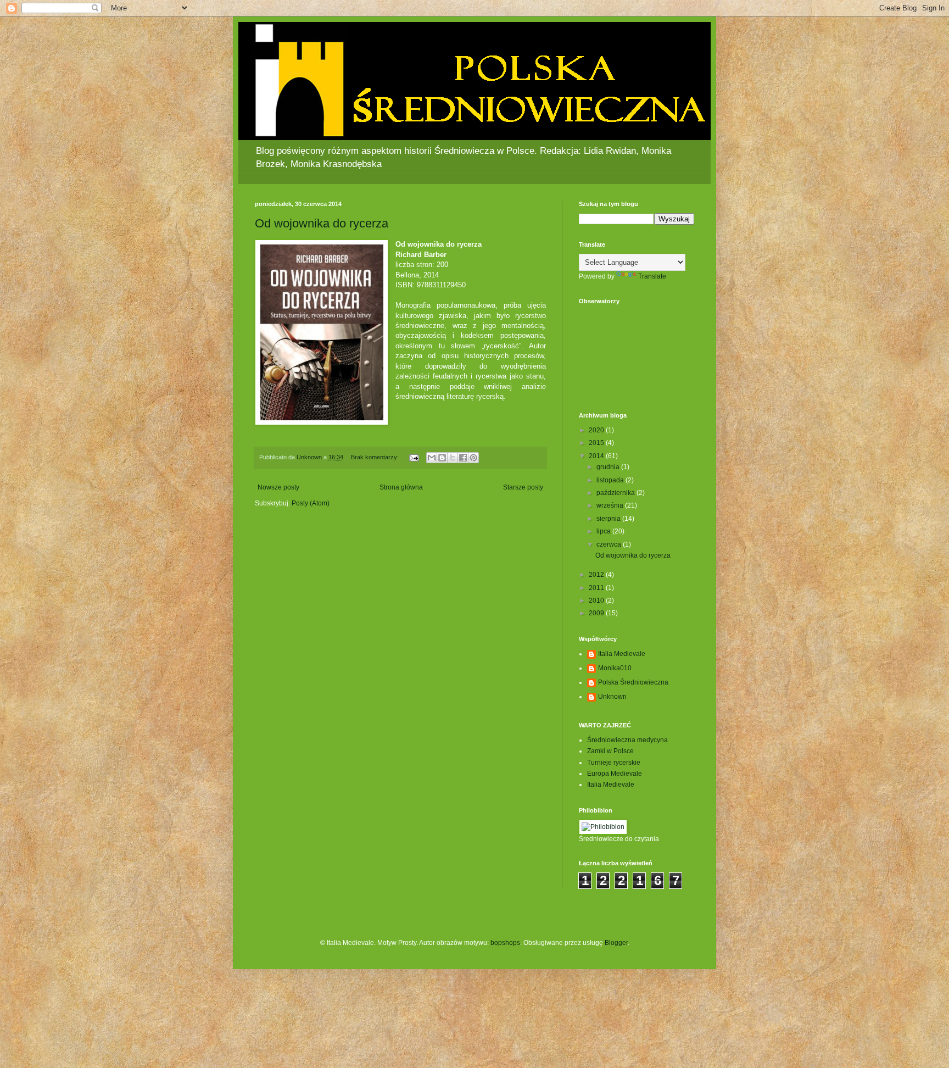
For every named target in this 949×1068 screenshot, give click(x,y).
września (610, 505)
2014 (597, 456)
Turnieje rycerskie (613, 762)
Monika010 (615, 668)
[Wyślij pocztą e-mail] (431, 457)
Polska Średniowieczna (633, 682)
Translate (652, 276)
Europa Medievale (614, 773)
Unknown (612, 696)
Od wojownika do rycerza (321, 223)
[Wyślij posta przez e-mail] (413, 457)
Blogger (616, 943)
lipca (604, 531)
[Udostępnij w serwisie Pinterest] (473, 457)
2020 (597, 430)
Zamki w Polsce (610, 751)
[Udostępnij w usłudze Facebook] (462, 457)
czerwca (609, 544)
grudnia (608, 467)
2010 (597, 600)
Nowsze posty (278, 487)
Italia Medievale (621, 654)
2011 (597, 588)
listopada (611, 480)
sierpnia (609, 518)
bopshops (505, 943)
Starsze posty (523, 487)
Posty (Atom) (311, 503)
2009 (597, 613)
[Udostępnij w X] (452, 457)
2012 (597, 574)
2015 (597, 443)
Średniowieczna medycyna (627, 740)
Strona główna (401, 487)
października (616, 493)
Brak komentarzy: (375, 457)
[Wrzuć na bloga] (442, 457)
